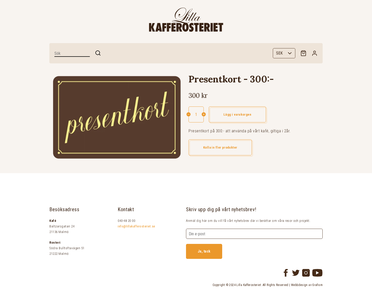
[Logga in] (315, 53)
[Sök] (98, 53)
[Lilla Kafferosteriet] (186, 20)
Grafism (317, 285)
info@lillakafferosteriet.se (136, 226)
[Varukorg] (303, 53)
